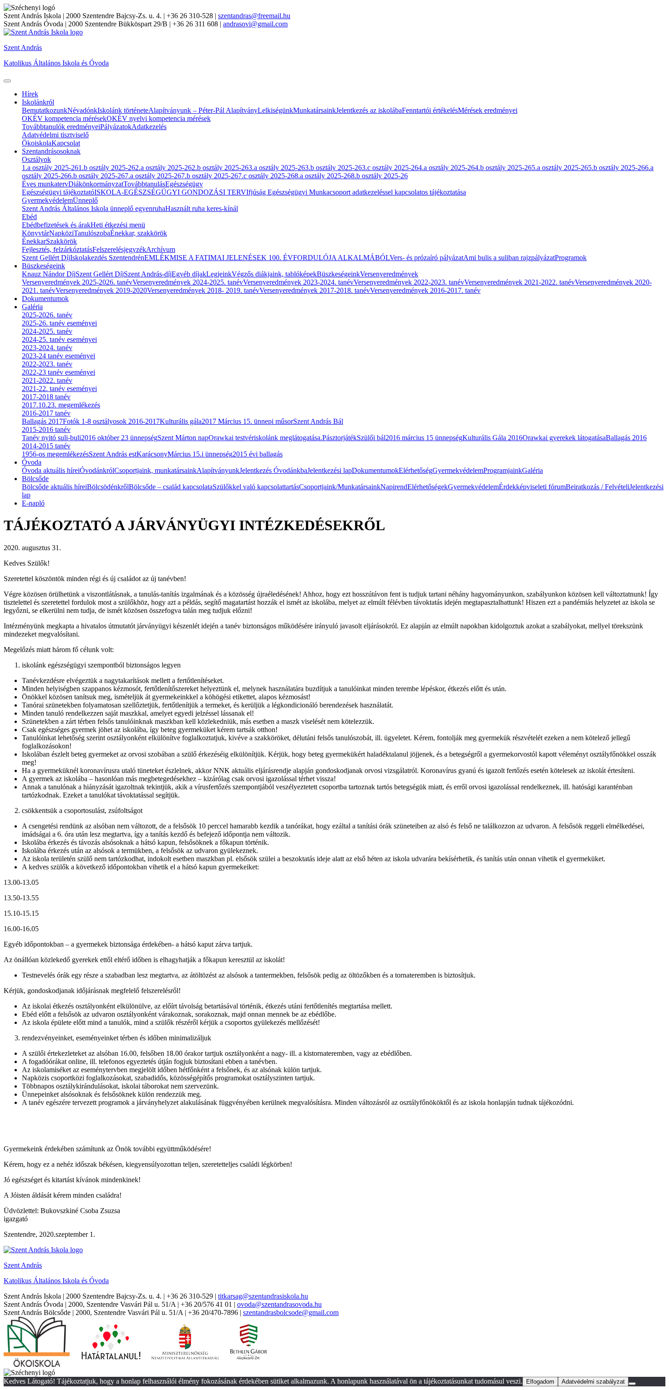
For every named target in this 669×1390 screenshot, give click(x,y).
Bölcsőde (35, 478)
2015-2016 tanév (46, 429)
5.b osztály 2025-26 (616, 167)
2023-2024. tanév (47, 347)
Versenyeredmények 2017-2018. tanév (314, 290)
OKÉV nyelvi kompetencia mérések (158, 118)
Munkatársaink (314, 110)
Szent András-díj (148, 274)
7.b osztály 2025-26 (209, 176)
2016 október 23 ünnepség (119, 438)
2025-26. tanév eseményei (59, 323)
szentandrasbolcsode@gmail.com (291, 1312)
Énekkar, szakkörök (138, 233)
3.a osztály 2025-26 (276, 167)
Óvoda (31, 462)
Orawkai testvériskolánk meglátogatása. (265, 438)
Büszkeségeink (43, 266)
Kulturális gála (181, 421)
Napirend (393, 487)
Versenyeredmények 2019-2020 (101, 290)
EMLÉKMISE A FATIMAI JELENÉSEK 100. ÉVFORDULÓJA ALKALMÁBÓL (267, 257)
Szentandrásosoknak (51, 151)
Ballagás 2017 (42, 421)
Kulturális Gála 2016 (492, 438)
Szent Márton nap (182, 438)
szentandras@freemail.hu (254, 16)
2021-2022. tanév (47, 380)
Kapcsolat (65, 143)
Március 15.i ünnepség (200, 454)
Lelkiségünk (275, 110)
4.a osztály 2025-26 (446, 167)
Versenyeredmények (389, 274)
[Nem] (632, 1383)
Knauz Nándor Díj (49, 274)
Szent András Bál (318, 421)
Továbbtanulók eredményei (61, 126)
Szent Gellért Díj (46, 257)
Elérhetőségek (427, 487)
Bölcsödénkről (108, 487)
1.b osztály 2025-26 (106, 167)
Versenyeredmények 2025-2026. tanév (77, 282)
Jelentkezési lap (329, 470)
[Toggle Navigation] (7, 81)
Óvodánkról (97, 470)
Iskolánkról (38, 102)
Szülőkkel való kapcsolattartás (256, 487)
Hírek (30, 94)
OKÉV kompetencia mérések (64, 118)
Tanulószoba (92, 233)
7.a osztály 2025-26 (153, 176)
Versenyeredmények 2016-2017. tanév (425, 290)
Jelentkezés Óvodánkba (273, 470)
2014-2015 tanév (46, 446)
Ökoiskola (36, 143)
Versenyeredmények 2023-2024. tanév (298, 282)
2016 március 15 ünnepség (423, 438)
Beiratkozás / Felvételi (597, 487)
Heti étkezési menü (118, 225)
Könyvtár (35, 233)
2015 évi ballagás (258, 454)
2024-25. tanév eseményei (59, 339)
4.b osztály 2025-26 (503, 167)
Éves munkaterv (45, 184)
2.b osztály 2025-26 (220, 167)
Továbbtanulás (144, 184)
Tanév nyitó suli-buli (51, 438)
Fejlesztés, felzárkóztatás (57, 249)
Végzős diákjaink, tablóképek (274, 274)
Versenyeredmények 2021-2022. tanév (519, 282)
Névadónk (82, 110)
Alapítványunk (218, 470)
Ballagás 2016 (626, 438)
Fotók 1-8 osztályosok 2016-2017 (111, 421)
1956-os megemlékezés (55, 454)
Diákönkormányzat (95, 184)
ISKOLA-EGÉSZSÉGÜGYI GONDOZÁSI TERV (170, 192)
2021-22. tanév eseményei (59, 388)
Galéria (32, 307)
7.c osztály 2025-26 (266, 176)
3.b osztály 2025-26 (333, 167)
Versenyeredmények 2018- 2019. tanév (203, 290)
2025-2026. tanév (47, 315)
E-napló (33, 503)
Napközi (61, 233)
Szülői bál (371, 438)
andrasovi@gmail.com (255, 24)
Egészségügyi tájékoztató (58, 192)
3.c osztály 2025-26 (390, 167)
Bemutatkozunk (44, 110)
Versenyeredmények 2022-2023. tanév (409, 282)
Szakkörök (61, 241)
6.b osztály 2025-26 (96, 176)
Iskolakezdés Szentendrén (107, 257)
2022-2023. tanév (47, 364)
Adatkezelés (149, 126)
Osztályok (36, 159)
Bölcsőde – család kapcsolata (171, 487)
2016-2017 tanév (46, 413)
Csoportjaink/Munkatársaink (339, 487)
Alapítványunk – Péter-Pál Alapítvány (203, 110)
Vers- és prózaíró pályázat (426, 257)
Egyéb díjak (189, 274)
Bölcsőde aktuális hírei (54, 487)
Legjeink (219, 274)
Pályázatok (116, 126)
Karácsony (152, 454)
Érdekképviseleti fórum (532, 487)
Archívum (160, 249)
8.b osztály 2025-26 (379, 176)
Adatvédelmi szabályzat (593, 1381)
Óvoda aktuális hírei (51, 470)
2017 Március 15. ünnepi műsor (247, 421)
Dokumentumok (45, 298)
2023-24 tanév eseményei (58, 356)
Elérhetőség (415, 470)
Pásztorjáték (339, 438)
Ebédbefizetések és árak (56, 225)
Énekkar (34, 241)
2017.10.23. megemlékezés (61, 405)
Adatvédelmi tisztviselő (55, 135)
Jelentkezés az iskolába (369, 110)
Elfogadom (540, 1381)
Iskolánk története (122, 110)
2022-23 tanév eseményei (58, 372)
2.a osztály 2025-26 (163, 167)
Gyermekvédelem (47, 200)
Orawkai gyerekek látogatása (564, 438)
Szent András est (113, 454)
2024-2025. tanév (47, 331)
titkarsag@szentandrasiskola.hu (263, 1296)
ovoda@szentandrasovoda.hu (279, 1304)
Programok (571, 257)
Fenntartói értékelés (430, 110)
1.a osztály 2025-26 (50, 167)
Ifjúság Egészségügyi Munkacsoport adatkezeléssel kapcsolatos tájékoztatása (356, 192)
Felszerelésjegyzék (119, 249)
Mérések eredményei (487, 110)
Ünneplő (85, 200)
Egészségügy (184, 184)
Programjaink (502, 470)
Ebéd (29, 217)
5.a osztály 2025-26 (560, 167)
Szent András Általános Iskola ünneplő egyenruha (93, 208)
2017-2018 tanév (46, 397)
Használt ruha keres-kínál (201, 208)
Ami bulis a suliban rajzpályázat (509, 257)
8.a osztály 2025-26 (322, 176)
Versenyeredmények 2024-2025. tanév (187, 282)
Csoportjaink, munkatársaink (155, 470)
